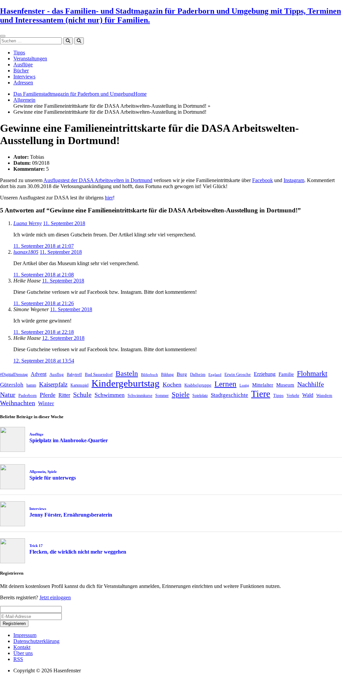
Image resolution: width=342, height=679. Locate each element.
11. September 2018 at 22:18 (43, 332)
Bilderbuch (149, 375)
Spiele (180, 394)
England (214, 375)
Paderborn (27, 395)
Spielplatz (200, 395)
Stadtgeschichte (229, 395)
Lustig (244, 385)
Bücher (21, 70)
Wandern (324, 395)
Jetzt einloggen (55, 597)
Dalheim (197, 374)
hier (109, 197)
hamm (31, 385)
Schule (82, 394)
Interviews (24, 76)
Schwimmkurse (140, 395)
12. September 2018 (63, 338)
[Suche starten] (68, 40)
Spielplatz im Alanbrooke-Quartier (68, 440)
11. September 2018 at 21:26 (43, 303)
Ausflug (56, 374)
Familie (286, 374)
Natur (7, 394)
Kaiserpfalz (53, 384)
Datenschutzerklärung (36, 641)
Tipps (19, 52)
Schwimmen (110, 395)
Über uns (23, 653)
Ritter (64, 395)
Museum (285, 385)
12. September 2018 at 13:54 (43, 361)
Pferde (47, 395)
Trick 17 (36, 546)
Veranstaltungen (30, 58)
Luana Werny (27, 223)
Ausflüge (23, 64)
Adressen (23, 82)
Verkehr (293, 395)
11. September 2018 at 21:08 (43, 274)
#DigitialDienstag (14, 374)
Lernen (225, 384)
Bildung (167, 374)
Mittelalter (262, 385)
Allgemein (24, 100)
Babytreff (74, 374)
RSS (18, 659)
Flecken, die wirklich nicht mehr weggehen (77, 552)
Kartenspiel (79, 385)
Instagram (294, 180)
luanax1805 (25, 252)
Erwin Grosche (237, 374)
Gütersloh (11, 385)
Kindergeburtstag (126, 383)
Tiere (260, 394)
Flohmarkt (312, 373)
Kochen (172, 384)
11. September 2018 (64, 223)
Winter (46, 403)
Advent (38, 374)
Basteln (127, 373)
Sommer (162, 395)
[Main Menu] (2, 36)
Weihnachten (17, 403)
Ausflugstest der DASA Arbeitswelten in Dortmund (97, 180)
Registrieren (14, 623)
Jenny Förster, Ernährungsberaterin (70, 515)
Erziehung (265, 374)
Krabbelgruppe (197, 385)
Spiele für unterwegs (52, 478)
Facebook (262, 180)
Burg (182, 374)
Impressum (24, 635)
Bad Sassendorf (99, 374)
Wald (307, 395)
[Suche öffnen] (79, 40)
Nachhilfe (310, 384)
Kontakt (21, 647)
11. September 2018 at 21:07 (43, 246)
